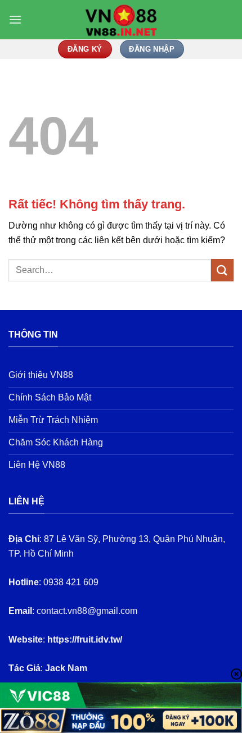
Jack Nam (66, 668)
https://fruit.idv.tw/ (84, 639)
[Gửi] (222, 270)
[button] (15, 19)
